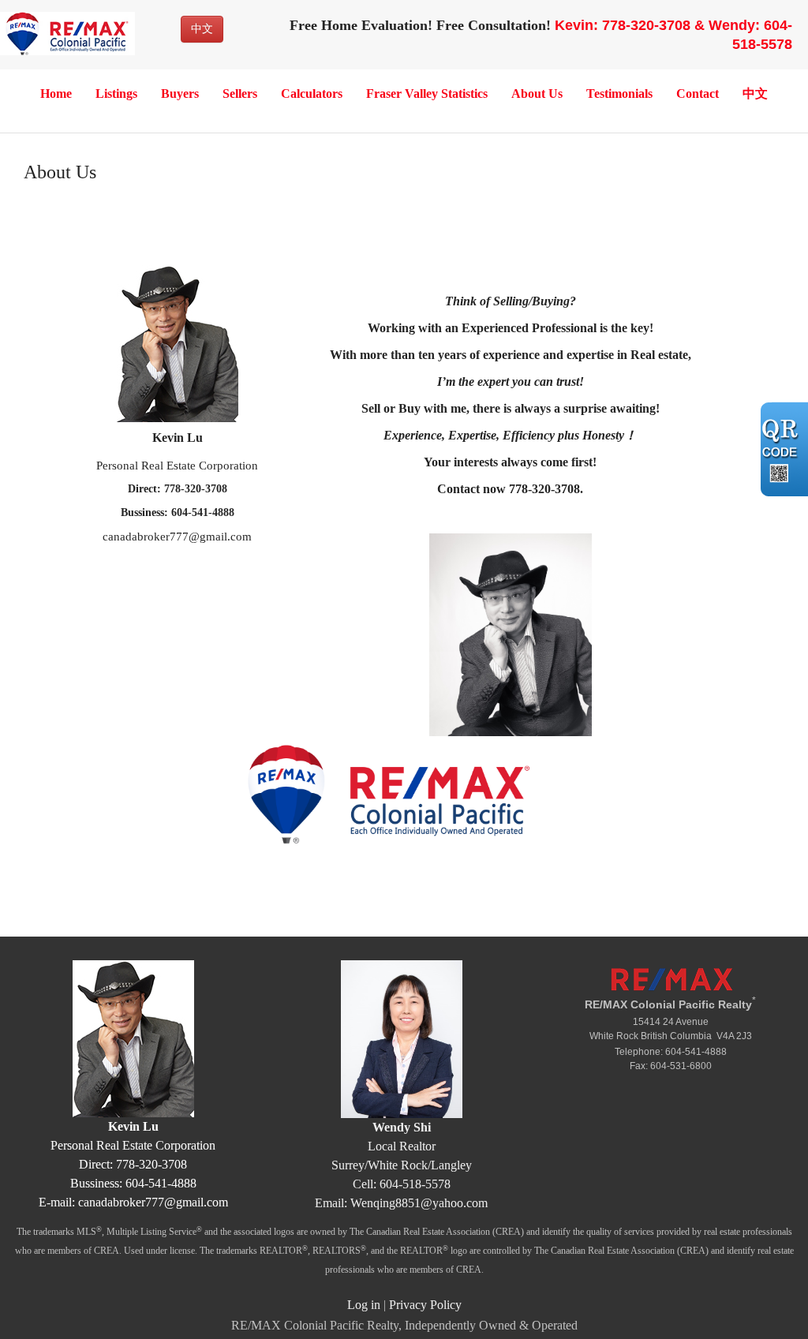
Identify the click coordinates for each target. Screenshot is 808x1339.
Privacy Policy (425, 1304)
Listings (116, 93)
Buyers (180, 93)
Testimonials (619, 93)
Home (56, 93)
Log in (363, 1304)
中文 (202, 29)
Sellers (240, 93)
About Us (537, 93)
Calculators (311, 93)
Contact (697, 93)
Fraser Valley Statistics (427, 93)
